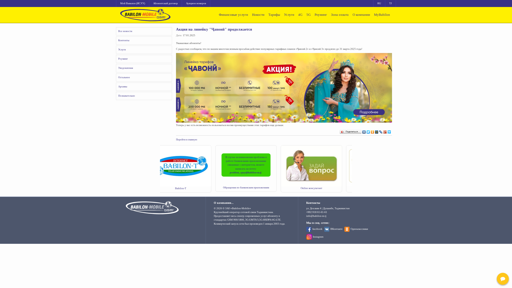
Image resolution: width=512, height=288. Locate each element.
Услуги (289, 15)
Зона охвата (340, 15)
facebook (317, 229)
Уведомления (125, 68)
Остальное (124, 77)
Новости (258, 15)
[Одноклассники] (372, 131)
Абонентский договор (165, 3)
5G (308, 15)
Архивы (122, 86)
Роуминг (321, 15)
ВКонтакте (336, 229)
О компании (361, 15)
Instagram (318, 236)
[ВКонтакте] (364, 131)
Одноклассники (359, 229)
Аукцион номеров (196, 3)
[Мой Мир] (377, 131)
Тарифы (274, 15)
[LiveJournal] (381, 131)
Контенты (123, 40)
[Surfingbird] (389, 131)
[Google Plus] (385, 131)
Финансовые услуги (233, 15)
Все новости (125, 31)
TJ (390, 3)
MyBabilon (382, 15)
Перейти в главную (186, 139)
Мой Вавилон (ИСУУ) (132, 3)
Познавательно (126, 95)
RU (379, 3)
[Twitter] (368, 131)
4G (300, 15)
